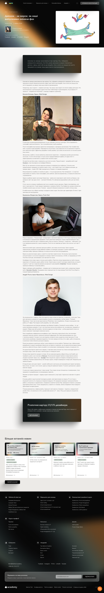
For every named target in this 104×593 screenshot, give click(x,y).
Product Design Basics (77, 527)
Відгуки (42, 557)
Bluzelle (34, 270)
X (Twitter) (20, 37)
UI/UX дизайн (75, 524)
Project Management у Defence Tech (17, 509)
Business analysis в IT (45, 524)
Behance (44, 356)
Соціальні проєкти (13, 548)
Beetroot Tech (29, 587)
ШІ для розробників (45, 509)
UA (96, 587)
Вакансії (74, 548)
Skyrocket (29, 270)
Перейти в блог (12, 482)
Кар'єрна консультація (77, 555)
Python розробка (13, 527)
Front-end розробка (13, 524)
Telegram (26, 37)
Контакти (74, 546)
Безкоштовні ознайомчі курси (82, 497)
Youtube (64, 564)
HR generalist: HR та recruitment (48, 529)
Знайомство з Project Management (80, 503)
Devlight (43, 358)
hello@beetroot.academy (15, 564)
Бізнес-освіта (43, 550)
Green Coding (43, 502)
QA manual (11, 529)
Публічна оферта (48, 587)
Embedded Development (14, 500)
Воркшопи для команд (48, 497)
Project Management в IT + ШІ (47, 531)
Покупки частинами (67, 587)
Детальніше (34, 415)
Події (10, 546)
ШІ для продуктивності (46, 505)
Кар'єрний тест (75, 557)
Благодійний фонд (44, 548)
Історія (42, 555)
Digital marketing (44, 527)
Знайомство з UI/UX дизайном (79, 509)
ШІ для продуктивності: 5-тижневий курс (50, 507)
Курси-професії (14, 518)
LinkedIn (13, 37)
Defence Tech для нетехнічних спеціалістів (19, 507)
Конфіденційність (38, 587)
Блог (41, 553)
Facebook (7, 37)
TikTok (53, 564)
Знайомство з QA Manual (78, 507)
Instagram (47, 564)
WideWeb (63, 264)
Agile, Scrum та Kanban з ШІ (47, 500)
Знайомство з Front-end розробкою (81, 500)
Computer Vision (12, 503)
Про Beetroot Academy (45, 546)
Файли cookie (57, 587)
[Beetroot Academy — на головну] (11, 587)
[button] (28, 3)
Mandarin (25, 163)
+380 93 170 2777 (13, 566)
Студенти (11, 550)
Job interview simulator (77, 550)
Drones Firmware (13, 505)
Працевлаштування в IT (78, 553)
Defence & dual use (15, 497)
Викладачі (11, 553)
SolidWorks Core (13, 512)
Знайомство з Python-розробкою (80, 505)
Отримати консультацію (89, 3)
